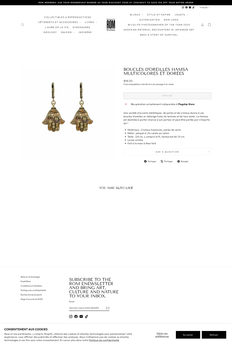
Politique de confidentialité (104, 340)
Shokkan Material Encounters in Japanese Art (159, 29)
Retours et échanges (30, 277)
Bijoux (135, 14)
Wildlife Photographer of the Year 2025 (159, 24)
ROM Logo (171, 19)
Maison (67, 32)
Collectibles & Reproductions (67, 17)
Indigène (85, 32)
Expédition (26, 281)
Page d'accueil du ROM (32, 299)
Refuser (214, 334)
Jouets (180, 14)
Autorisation (149, 19)
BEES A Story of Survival (159, 34)
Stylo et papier (159, 14)
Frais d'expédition (132, 84)
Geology (50, 32)
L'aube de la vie (57, 27)
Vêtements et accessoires (58, 22)
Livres (90, 22)
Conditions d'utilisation (31, 286)
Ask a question (167, 152)
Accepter (188, 334)
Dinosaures (81, 27)
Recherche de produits (31, 294)
